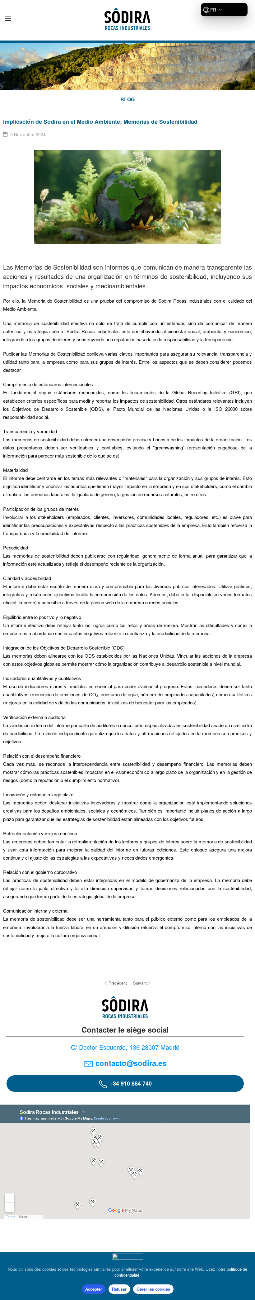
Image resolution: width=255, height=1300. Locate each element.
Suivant (140, 983)
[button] (8, 18)
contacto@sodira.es (130, 1063)
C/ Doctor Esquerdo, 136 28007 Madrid (125, 1047)
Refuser (119, 1289)
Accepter (93, 1289)
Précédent (118, 983)
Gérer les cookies (153, 1289)
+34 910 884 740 (130, 1083)
